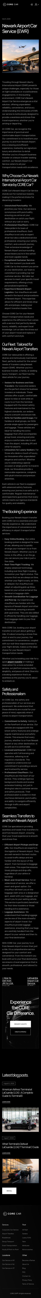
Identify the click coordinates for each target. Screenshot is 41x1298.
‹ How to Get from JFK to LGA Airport (8, 981)
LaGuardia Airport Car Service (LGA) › (33, 981)
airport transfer (15, 661)
